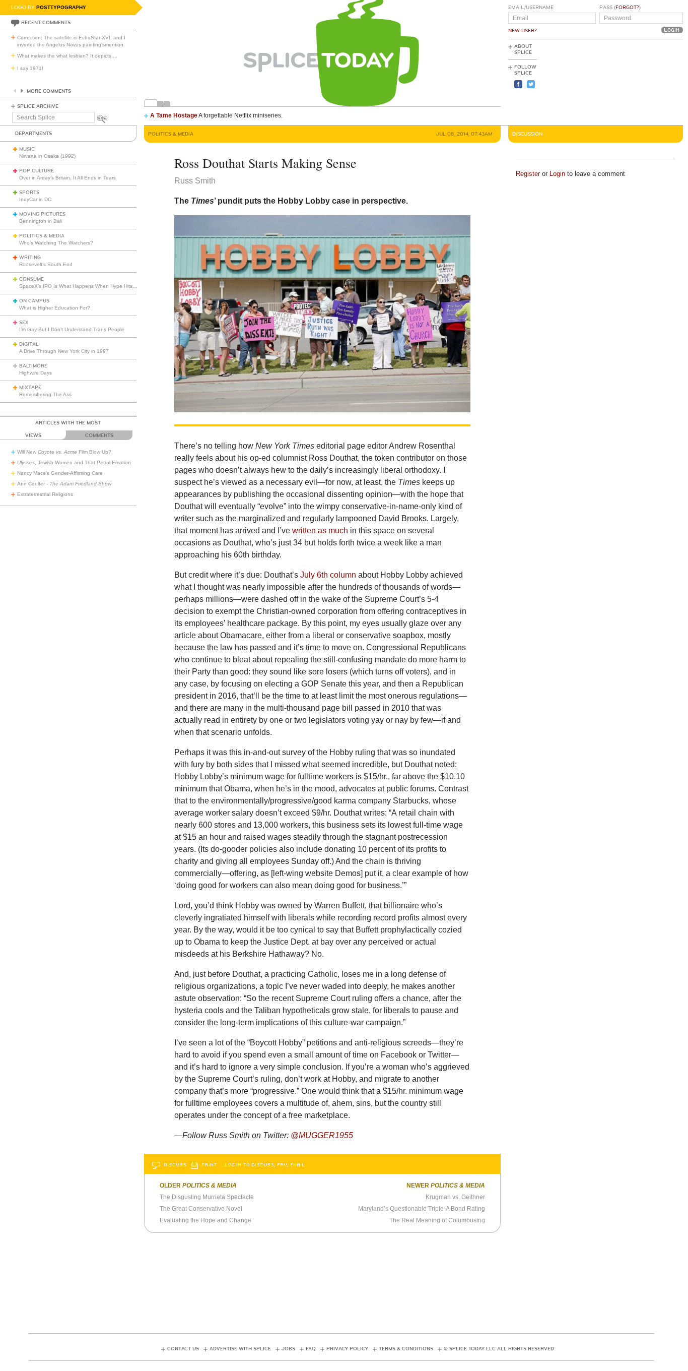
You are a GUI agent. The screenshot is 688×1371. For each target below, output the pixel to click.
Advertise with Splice (240, 1349)
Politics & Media (41, 236)
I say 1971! (30, 68)
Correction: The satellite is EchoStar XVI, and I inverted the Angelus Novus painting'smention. (71, 41)
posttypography (61, 7)
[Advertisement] (637, 81)
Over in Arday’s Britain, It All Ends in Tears (67, 177)
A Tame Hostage (173, 115)
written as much (319, 530)
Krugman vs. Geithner (455, 1197)
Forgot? (627, 8)
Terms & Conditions (406, 1349)
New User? (522, 31)
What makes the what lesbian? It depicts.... (67, 55)
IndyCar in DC (35, 199)
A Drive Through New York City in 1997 (64, 351)
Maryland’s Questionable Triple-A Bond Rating (421, 1208)
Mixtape (30, 388)
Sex (24, 323)
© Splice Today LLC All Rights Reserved (499, 1349)
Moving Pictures (42, 214)
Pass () (620, 8)
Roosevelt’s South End (46, 264)
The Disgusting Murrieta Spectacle (207, 1197)
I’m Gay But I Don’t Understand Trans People (71, 329)
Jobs (288, 1349)
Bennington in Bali (40, 221)
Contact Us (183, 1349)
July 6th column (329, 575)
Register (528, 173)
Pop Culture (36, 171)
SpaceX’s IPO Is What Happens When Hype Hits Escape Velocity (95, 286)
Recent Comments (46, 23)
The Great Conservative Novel (201, 1208)
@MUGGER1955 (322, 1135)
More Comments (49, 91)
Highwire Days (35, 373)
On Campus (34, 301)
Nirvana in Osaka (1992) (47, 156)
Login (557, 173)
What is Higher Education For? (54, 307)
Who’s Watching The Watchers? (56, 242)
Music (27, 149)
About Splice (523, 49)
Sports (29, 193)
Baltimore (33, 366)
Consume (31, 279)
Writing (30, 258)
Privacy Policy (347, 1349)
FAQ (311, 1349)
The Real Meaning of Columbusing (437, 1220)
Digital (29, 344)
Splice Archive (37, 106)
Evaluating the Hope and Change (205, 1220)
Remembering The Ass (45, 394)
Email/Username (531, 8)
